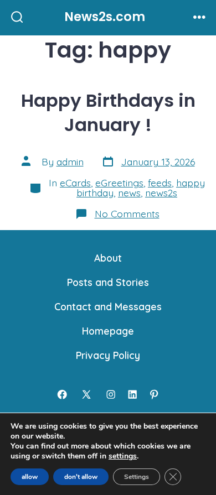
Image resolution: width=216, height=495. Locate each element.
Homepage (108, 331)
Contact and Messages (108, 306)
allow (30, 476)
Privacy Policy (108, 355)
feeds (160, 182)
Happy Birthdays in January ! (108, 112)
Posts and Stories (108, 282)
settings (123, 456)
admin (70, 161)
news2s (161, 192)
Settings (136, 476)
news (129, 192)
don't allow (80, 476)
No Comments (127, 213)
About (108, 258)
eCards (75, 182)
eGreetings (119, 182)
